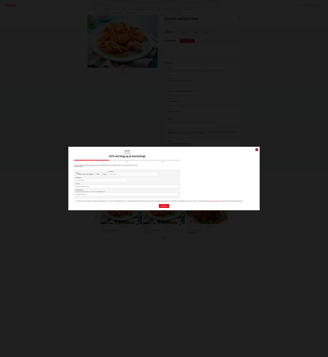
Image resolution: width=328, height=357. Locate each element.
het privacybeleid (214, 201)
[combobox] (133, 174)
